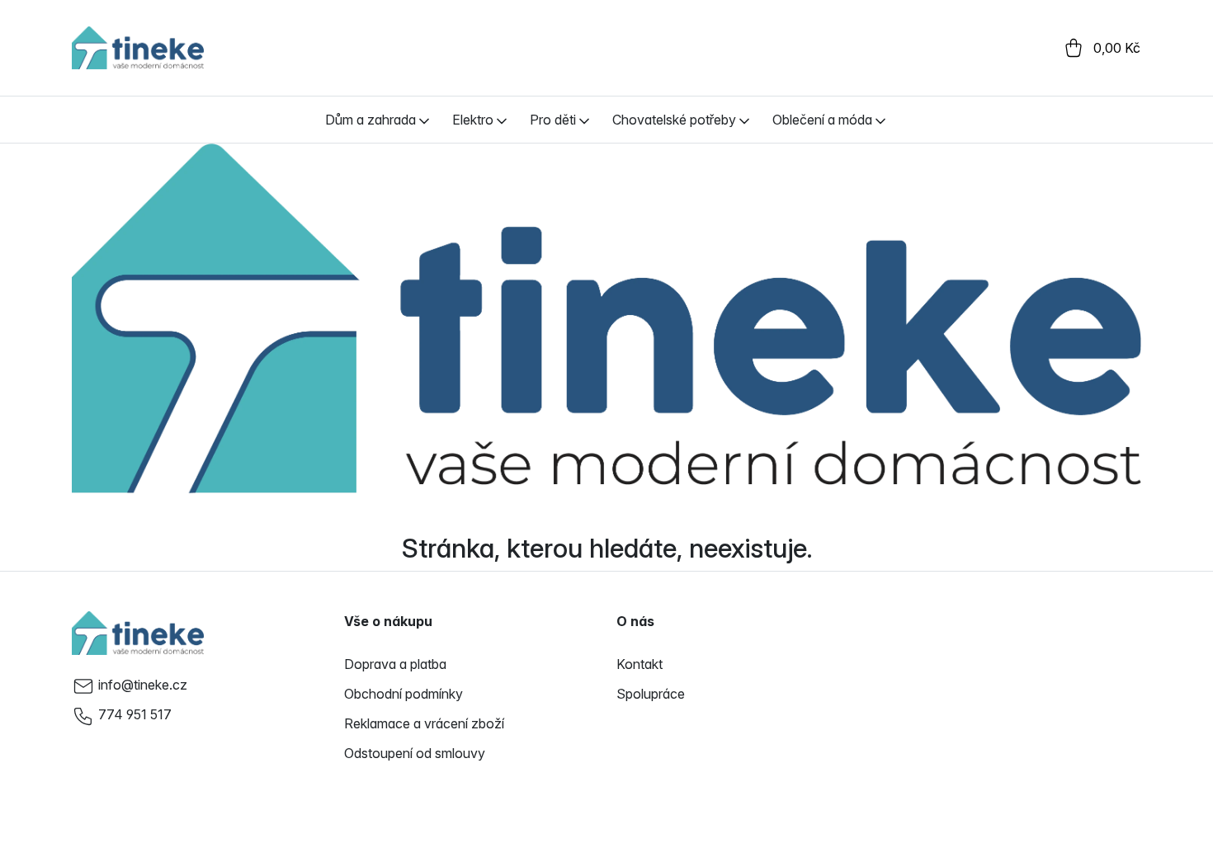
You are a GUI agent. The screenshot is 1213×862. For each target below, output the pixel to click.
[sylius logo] (138, 48)
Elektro (472, 119)
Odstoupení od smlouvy (414, 753)
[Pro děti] (584, 119)
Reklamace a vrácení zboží (424, 723)
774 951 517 (135, 714)
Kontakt (639, 664)
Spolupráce (650, 693)
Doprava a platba (395, 664)
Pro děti (553, 119)
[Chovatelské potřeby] (744, 119)
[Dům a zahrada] (424, 119)
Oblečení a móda (822, 119)
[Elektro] (501, 119)
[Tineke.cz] (138, 632)
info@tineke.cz (142, 684)
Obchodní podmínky (403, 693)
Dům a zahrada (370, 119)
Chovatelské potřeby (674, 119)
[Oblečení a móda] (880, 119)
